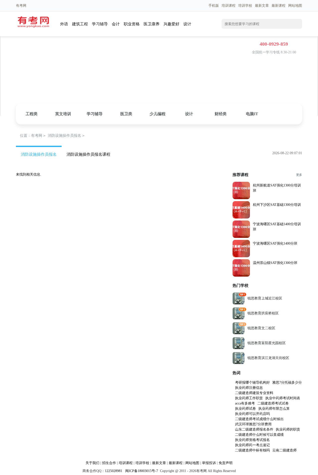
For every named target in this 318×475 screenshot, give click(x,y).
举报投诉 (209, 463)
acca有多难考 (245, 403)
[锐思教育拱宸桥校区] (238, 318)
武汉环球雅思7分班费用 (253, 424)
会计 (116, 24)
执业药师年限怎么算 (274, 408)
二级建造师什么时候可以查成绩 (259, 435)
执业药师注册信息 (249, 388)
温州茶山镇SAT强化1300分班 (275, 263)
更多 (299, 175)
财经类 (221, 114)
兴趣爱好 (171, 24)
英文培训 (63, 114)
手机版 (213, 5)
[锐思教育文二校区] (238, 333)
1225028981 (113, 471)
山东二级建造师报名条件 (254, 429)
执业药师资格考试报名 (252, 440)
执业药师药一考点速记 (252, 445)
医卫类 (126, 114)
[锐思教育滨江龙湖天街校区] (238, 363)
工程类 (32, 114)
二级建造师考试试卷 (273, 403)
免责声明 (226, 463)
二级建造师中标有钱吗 (252, 450)
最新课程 (278, 5)
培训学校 (245, 5)
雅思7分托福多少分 (287, 382)
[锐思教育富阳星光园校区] (238, 348)
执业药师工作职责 (249, 398)
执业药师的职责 (288, 429)
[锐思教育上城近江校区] (238, 303)
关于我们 (92, 463)
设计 (187, 24)
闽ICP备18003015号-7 (141, 471)
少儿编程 (157, 114)
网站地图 (295, 5)
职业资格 (132, 24)
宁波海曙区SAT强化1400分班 (275, 243)
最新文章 (262, 5)
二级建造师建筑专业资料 (254, 393)
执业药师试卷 (245, 408)
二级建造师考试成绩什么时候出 (259, 419)
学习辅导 (100, 24)
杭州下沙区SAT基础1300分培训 (277, 205)
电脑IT (252, 114)
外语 (64, 24)
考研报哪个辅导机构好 (252, 382)
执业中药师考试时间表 (282, 398)
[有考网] (33, 26)
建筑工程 (80, 24)
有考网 (36, 136)
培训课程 (229, 5)
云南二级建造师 (284, 450)
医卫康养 (151, 24)
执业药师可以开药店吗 (252, 414)
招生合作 (109, 463)
